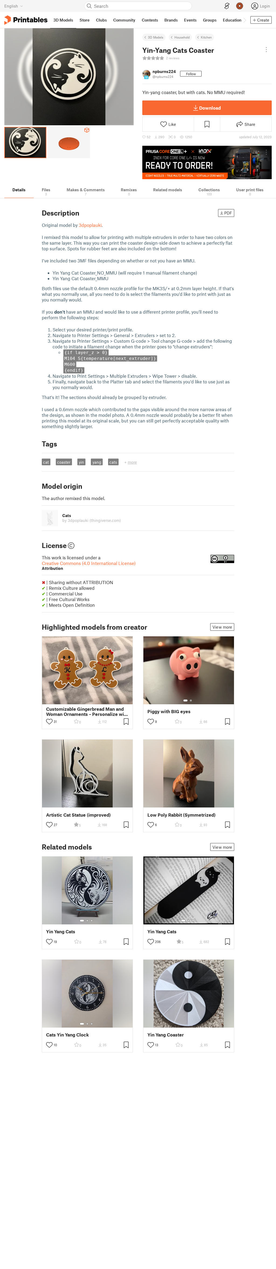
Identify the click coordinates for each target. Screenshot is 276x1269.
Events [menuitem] (190, 20)
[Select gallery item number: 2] (191, 700)
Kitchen (206, 37)
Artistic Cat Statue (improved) (78, 814)
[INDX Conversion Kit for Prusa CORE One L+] (207, 162)
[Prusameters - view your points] (239, 5)
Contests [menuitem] (150, 20)
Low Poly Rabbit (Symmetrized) (181, 814)
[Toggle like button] (49, 721)
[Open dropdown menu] (266, 49)
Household (182, 37)
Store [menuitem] (84, 20)
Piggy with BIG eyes (169, 711)
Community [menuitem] (124, 20)
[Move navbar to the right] (244, 20)
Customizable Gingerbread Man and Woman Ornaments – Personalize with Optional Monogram (87, 711)
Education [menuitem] (232, 20)
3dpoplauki (90, 225)
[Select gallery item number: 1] (185, 700)
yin (81, 462)
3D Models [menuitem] (63, 20)
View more (222, 627)
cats (113, 462)
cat (46, 462)
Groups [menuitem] (209, 20)
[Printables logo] (25, 20)
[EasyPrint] (227, 6)
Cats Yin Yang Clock (67, 1034)
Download (210, 107)
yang (96, 462)
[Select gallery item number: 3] (92, 921)
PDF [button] (228, 212)
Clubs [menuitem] (101, 20)
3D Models (155, 37)
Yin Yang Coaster (165, 1034)
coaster (63, 462)
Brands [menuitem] (171, 20)
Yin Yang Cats (60, 931)
